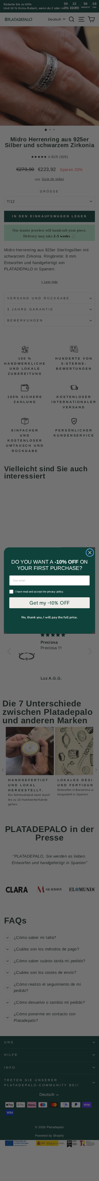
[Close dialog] (89, 552)
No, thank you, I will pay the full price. (49, 617)
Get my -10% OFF (49, 603)
